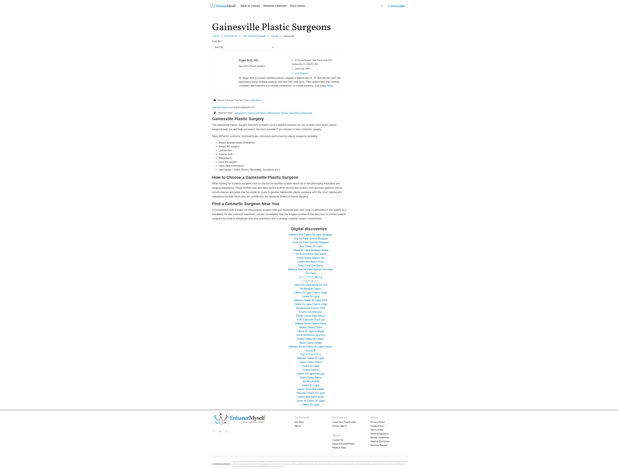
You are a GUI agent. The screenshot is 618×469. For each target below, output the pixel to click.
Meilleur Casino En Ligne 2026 (311, 300)
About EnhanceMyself (343, 443)
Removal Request (379, 445)
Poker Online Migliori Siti (310, 257)
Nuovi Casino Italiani (311, 342)
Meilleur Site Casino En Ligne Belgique (310, 234)
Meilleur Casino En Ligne (310, 358)
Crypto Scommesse (310, 311)
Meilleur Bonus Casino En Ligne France (310, 346)
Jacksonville (240, 112)
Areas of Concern (250, 5)
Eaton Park (294, 112)
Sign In (297, 425)
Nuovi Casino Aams (310, 377)
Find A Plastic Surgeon (254, 36)
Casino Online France (310, 362)
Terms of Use (376, 429)
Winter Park (274, 112)
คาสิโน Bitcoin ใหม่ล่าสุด (310, 319)
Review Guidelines (379, 437)
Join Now (299, 422)
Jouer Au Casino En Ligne (311, 400)
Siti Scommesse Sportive (310, 335)
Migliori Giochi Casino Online (310, 323)
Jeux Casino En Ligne (311, 246)
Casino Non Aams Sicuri (311, 261)
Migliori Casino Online (311, 327)
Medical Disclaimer (380, 441)
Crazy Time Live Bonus (310, 265)
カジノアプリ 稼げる (311, 277)
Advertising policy (379, 433)
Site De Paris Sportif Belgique (311, 238)
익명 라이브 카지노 (311, 354)
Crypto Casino (310, 369)
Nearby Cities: (226, 112)
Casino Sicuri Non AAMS (310, 389)
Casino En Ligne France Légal (310, 292)
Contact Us (337, 439)
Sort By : (217, 41)
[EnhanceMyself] (223, 7)
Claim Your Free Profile (344, 422)
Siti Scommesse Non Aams (310, 253)
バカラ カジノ (311, 281)
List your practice (221, 107)
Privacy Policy (377, 422)
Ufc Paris (310, 273)
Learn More (255, 100)
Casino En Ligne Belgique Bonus (310, 250)
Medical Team (339, 447)
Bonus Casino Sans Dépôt (310, 315)
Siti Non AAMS (310, 381)
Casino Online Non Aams (310, 338)
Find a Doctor (297, 5)
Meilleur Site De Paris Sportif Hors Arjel (310, 269)
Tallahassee (306, 112)
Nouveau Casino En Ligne (311, 393)
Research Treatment (275, 5)
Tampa (284, 112)
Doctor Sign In (339, 425)
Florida (274, 36)
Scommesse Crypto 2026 (310, 308)
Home (216, 36)
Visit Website (301, 73)
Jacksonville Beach (257, 112)
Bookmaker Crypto (310, 288)
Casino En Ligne (310, 296)
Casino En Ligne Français (310, 331)
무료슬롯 (310, 350)
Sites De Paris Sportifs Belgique (310, 242)
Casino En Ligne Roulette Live (311, 284)
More (330, 85)
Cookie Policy (377, 425)
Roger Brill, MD (248, 60)
